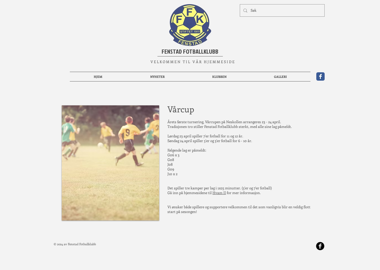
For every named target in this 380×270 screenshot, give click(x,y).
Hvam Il (219, 192)
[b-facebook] (320, 246)
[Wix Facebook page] (320, 76)
